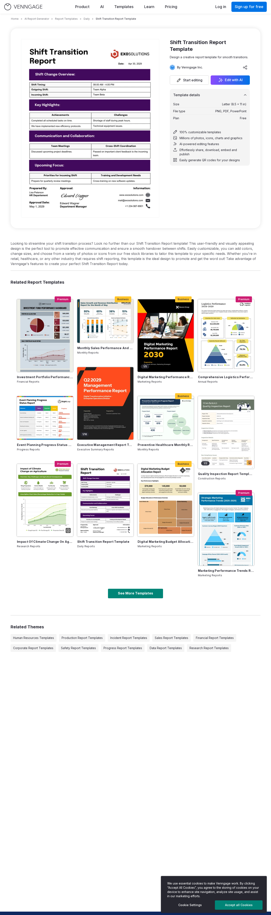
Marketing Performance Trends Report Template (226, 570)
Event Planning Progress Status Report (45, 445)
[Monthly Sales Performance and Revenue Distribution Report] (105, 321)
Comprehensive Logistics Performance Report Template (226, 377)
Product (82, 6)
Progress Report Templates (123, 648)
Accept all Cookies (239, 905)
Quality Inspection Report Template (226, 474)
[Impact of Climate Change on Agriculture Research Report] (45, 500)
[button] (189, 80)
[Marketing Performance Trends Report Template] (226, 529)
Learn (149, 6)
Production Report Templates (82, 638)
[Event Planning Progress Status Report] (45, 418)
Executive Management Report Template (105, 445)
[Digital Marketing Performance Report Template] (166, 335)
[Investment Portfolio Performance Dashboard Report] (45, 335)
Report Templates (66, 18)
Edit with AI (234, 80)
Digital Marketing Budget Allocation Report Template (166, 541)
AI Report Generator (37, 18)
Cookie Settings (190, 905)
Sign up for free (249, 6)
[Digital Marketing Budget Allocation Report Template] (166, 500)
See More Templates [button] (135, 593)
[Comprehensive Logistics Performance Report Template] (226, 335)
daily (87, 18)
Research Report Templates (209, 648)
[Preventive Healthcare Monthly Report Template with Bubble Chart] (166, 418)
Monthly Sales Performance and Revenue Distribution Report (105, 348)
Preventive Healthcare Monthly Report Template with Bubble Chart (166, 445)
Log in (220, 6)
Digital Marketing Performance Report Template (166, 377)
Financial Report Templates (215, 638)
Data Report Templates (166, 648)
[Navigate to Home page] (23, 6)
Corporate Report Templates (33, 648)
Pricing (171, 6)
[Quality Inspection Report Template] (226, 432)
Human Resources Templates (33, 638)
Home (15, 18)
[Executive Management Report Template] (105, 403)
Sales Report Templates (171, 638)
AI (102, 6)
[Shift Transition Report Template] (105, 500)
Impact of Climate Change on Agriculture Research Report (45, 541)
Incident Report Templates (128, 638)
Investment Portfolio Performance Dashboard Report (45, 377)
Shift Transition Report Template (103, 541)
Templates (124, 6)
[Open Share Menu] (245, 67)
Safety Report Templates (78, 648)
